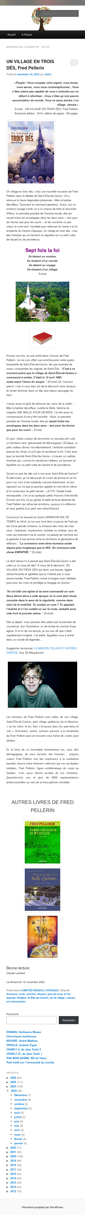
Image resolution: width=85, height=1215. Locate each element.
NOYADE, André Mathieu (22, 1041)
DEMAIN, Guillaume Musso (23, 1032)
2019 (13, 1160)
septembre (21, 1108)
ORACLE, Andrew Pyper (21, 1045)
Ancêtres (11, 994)
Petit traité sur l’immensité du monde (30, 1062)
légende (11, 998)
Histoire (41, 994)
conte (22, 994)
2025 (13, 1082)
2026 (13, 1078)
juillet (17, 1117)
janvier (18, 1143)
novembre (20, 1099)
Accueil (11, 34)
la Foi (67, 994)
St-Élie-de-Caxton (38, 998)
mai (16, 1126)
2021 (13, 1152)
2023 (14, 1091)
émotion (31, 994)
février (18, 1139)
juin (16, 1121)
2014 (13, 1182)
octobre (19, 1104)
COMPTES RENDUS (32, 990)
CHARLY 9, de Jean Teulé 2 (23, 1049)
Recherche (12, 1014)
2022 (13, 1147)
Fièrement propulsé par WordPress (42, 1207)
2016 (13, 1174)
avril (17, 1130)
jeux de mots (55, 994)
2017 (13, 1169)
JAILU (48, 74)
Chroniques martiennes (21, 1036)
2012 (13, 1191)
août (17, 1113)
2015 (13, 1178)
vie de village (57, 998)
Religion (21, 998)
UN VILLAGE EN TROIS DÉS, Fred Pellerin (30, 64)
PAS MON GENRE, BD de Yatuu (26, 1058)
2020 (13, 1156)
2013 (13, 1187)
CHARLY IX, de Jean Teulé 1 (24, 1054)
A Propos (27, 34)
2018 (13, 1165)
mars (17, 1134)
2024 (13, 1086)
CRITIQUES (52, 990)
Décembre (20, 1095)
